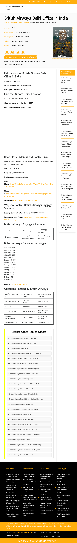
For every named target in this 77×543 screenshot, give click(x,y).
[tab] (69, 8)
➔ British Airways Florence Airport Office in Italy (24, 445)
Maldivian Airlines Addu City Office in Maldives (46, 505)
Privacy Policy (55, 536)
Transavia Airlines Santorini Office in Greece (28, 513)
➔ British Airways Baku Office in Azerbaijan (23, 424)
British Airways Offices (19, 284)
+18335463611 (35, 2)
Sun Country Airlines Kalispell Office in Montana (46, 476)
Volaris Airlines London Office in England (28, 505)
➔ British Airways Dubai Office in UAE (21, 419)
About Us (44, 532)
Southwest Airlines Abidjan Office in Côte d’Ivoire (47, 484)
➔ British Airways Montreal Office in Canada (23, 343)
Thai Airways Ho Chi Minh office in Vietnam (63, 476)
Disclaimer (44, 536)
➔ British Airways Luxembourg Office (21, 379)
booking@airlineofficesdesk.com (55, 2)
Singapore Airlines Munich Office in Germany (45, 492)
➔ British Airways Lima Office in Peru (20, 404)
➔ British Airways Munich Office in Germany (23, 455)
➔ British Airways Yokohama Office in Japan (23, 409)
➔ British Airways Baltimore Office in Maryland (24, 450)
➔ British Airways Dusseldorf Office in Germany (24, 353)
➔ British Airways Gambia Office (19, 440)
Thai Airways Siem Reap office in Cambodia (63, 503)
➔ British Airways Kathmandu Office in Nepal (23, 358)
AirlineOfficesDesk (10, 22)
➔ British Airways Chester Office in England (23, 389)
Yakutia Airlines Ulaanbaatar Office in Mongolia (29, 482)
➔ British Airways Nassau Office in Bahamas (23, 374)
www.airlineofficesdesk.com (23, 533)
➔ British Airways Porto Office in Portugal (22, 429)
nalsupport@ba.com (18, 45)
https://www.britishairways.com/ (25, 200)
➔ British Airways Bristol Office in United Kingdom (25, 399)
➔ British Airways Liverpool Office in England (23, 369)
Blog (50, 532)
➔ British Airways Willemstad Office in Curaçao (24, 434)
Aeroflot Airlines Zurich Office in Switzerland (11, 495)
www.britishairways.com (20, 41)
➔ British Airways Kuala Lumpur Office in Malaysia (25, 384)
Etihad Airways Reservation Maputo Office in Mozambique (30, 497)
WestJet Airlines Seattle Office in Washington (28, 490)
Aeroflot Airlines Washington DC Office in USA (11, 487)
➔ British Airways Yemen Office (18, 348)
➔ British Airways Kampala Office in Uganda (23, 363)
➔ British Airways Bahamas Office (19, 414)
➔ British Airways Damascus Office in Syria (23, 394)
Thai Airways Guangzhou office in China (63, 495)
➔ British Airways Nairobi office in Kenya (22, 338)
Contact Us (58, 532)
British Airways (24, 22)
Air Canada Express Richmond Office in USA (12, 508)
